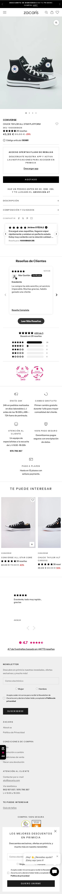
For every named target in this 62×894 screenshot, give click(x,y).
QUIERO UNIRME (31, 883)
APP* (35, 5)
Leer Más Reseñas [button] (31, 321)
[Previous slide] (5, 294)
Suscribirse (15, 711)
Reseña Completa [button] (20, 310)
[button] (9, 131)
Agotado (31, 179)
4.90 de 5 (38, 333)
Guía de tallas (10, 807)
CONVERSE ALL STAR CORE (17, 557)
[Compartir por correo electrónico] (31, 218)
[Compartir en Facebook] (19, 218)
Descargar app (31, 168)
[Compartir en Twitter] (23, 218)
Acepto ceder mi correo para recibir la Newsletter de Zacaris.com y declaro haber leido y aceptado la (33, 873)
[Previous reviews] (6, 234)
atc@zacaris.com (11, 780)
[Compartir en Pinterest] (27, 218)
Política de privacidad (20, 876)
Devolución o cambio (13, 752)
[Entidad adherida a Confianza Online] (31, 824)
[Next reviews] (56, 234)
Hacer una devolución (13, 762)
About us (7, 727)
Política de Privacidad (14, 732)
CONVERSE (10, 119)
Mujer (22, 864)
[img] (18, 271)
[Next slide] (56, 294)
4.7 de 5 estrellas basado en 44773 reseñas (31, 649)
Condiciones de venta (13, 757)
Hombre (41, 864)
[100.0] (22, 372)
